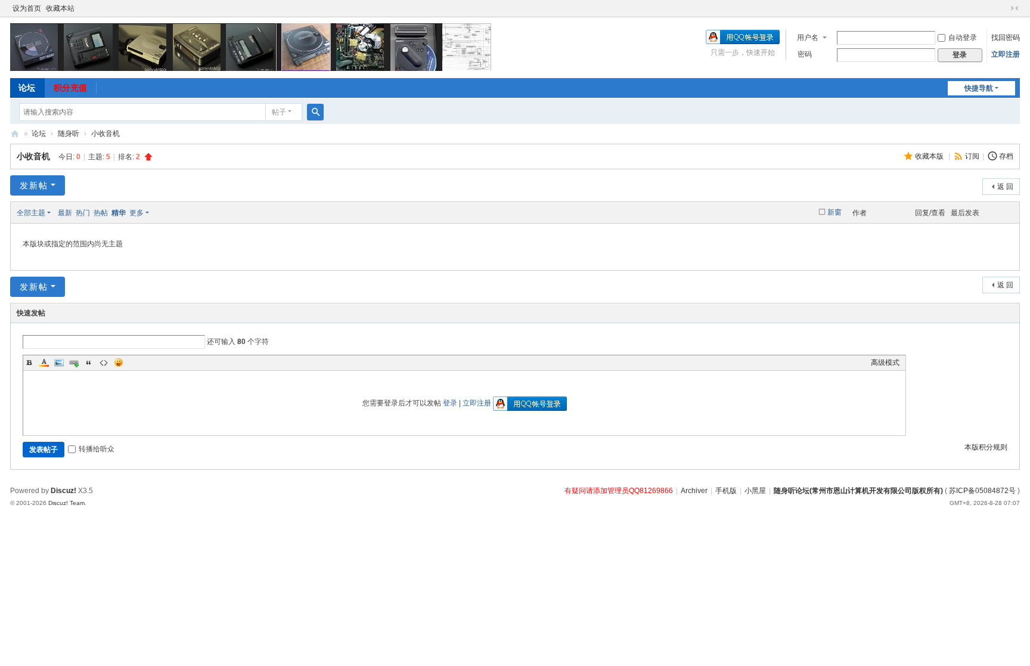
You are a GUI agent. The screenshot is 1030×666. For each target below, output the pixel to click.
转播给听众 (96, 449)
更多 (136, 213)
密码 (805, 54)
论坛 (26, 87)
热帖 (101, 213)
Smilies (119, 362)
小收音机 (105, 133)
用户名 (807, 37)
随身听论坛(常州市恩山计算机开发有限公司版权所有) (858, 491)
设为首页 (27, 8)
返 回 (1005, 186)
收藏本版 (930, 156)
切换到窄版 (1014, 8)
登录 (450, 403)
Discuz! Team (66, 503)
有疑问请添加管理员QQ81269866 (618, 491)
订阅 (972, 156)
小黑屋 (755, 491)
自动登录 (962, 37)
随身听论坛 (15, 134)
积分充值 (70, 87)
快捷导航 (978, 88)
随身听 (68, 133)
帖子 (279, 112)
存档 (1006, 156)
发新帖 (34, 185)
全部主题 (31, 213)
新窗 (834, 212)
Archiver (694, 491)
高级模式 (885, 362)
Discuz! (63, 491)
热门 (83, 213)
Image (59, 362)
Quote (89, 362)
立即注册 (1005, 54)
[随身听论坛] (250, 46)
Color (44, 362)
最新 (65, 213)
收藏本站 (60, 8)
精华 (118, 213)
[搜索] (315, 112)
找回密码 (1005, 37)
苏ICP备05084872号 (982, 491)
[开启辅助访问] (1003, 8)
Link (74, 362)
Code (104, 362)
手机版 (726, 491)
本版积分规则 (985, 447)
